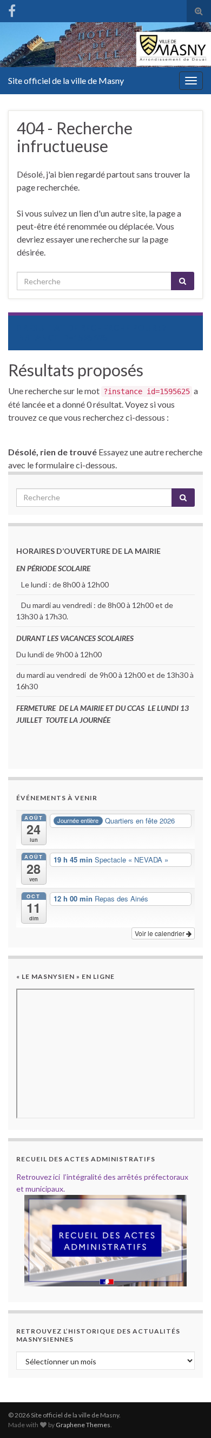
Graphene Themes (83, 1425)
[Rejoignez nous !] (12, 9)
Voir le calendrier (160, 933)
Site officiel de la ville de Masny (66, 80)
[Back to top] (186, 1413)
